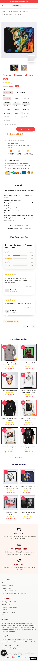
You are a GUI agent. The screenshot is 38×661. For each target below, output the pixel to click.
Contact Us (5, 609)
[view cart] (35, 5)
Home (3, 11)
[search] (30, 5)
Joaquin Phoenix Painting (9, 390)
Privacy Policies (6, 588)
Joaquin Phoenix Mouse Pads (11, 14)
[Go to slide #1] (14, 67)
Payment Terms (6, 604)
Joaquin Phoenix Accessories (17, 11)
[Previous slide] (4, 40)
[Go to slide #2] (23, 67)
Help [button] (34, 658)
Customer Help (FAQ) (8, 612)
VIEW (9, 359)
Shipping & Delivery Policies (10, 602)
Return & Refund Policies (9, 607)
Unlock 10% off (4, 653)
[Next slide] (34, 40)
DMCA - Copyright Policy (9, 590)
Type (4, 89)
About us (4, 583)
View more (19, 457)
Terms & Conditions (7, 585)
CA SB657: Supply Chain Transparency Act (14, 593)
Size (4, 95)
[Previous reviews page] (24, 326)
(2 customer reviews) (17, 83)
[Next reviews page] (33, 326)
